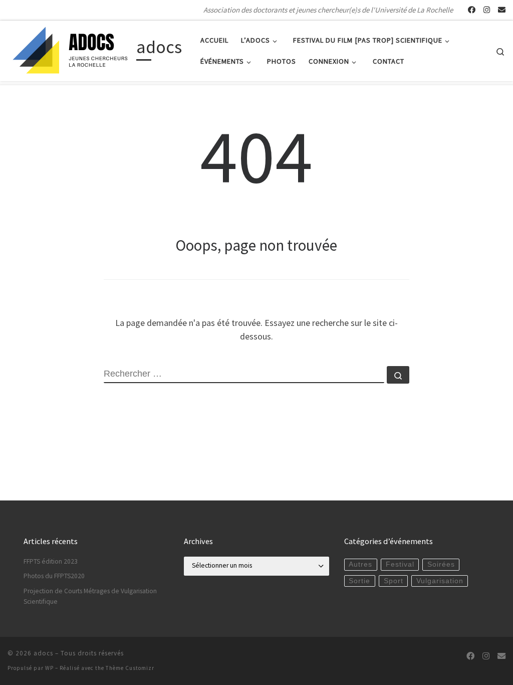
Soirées (441, 564)
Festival (400, 564)
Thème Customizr (130, 667)
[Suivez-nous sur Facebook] (471, 10)
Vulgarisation (439, 581)
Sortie (359, 581)
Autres (360, 564)
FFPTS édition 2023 (51, 561)
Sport (393, 581)
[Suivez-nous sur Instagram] (486, 10)
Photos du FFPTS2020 (54, 576)
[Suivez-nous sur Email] (501, 10)
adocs (43, 653)
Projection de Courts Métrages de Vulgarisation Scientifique (90, 596)
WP (49, 667)
